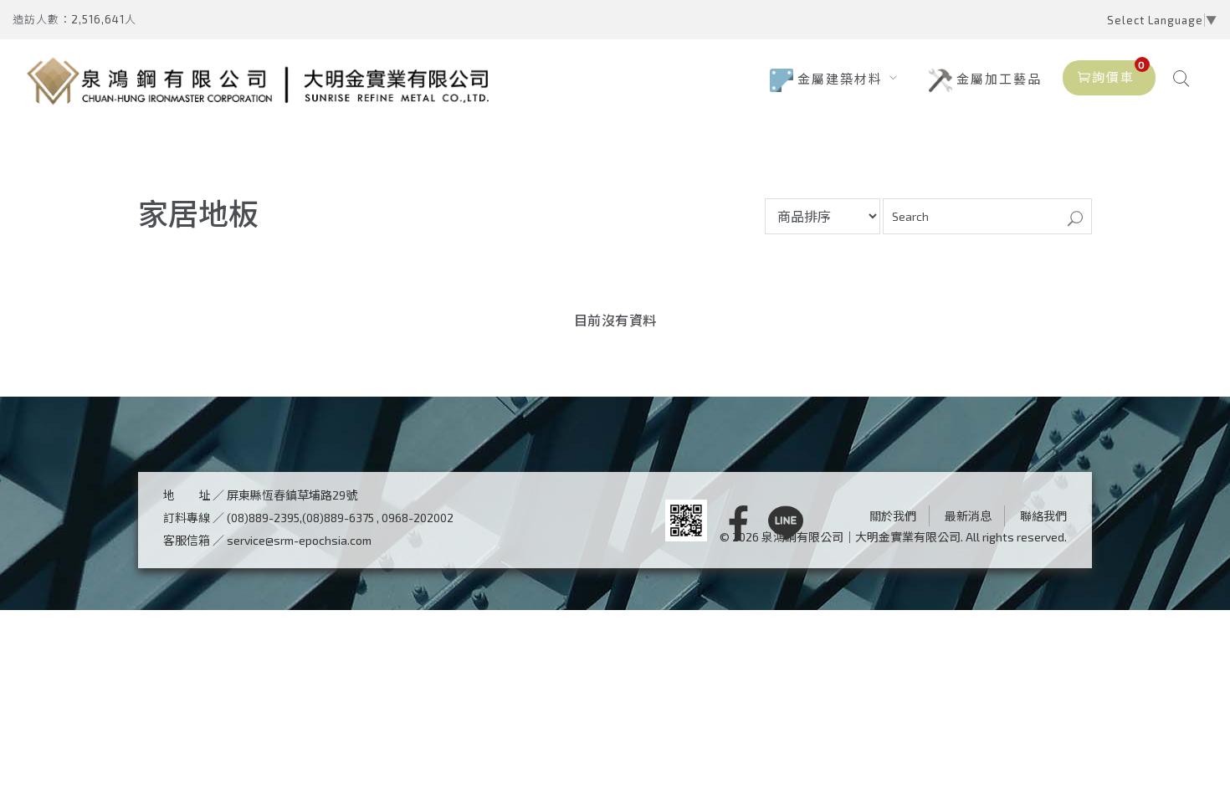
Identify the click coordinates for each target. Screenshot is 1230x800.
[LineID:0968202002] (785, 524)
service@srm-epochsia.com (299, 540)
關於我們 (892, 516)
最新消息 (968, 516)
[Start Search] (1075, 219)
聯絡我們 (1043, 516)
